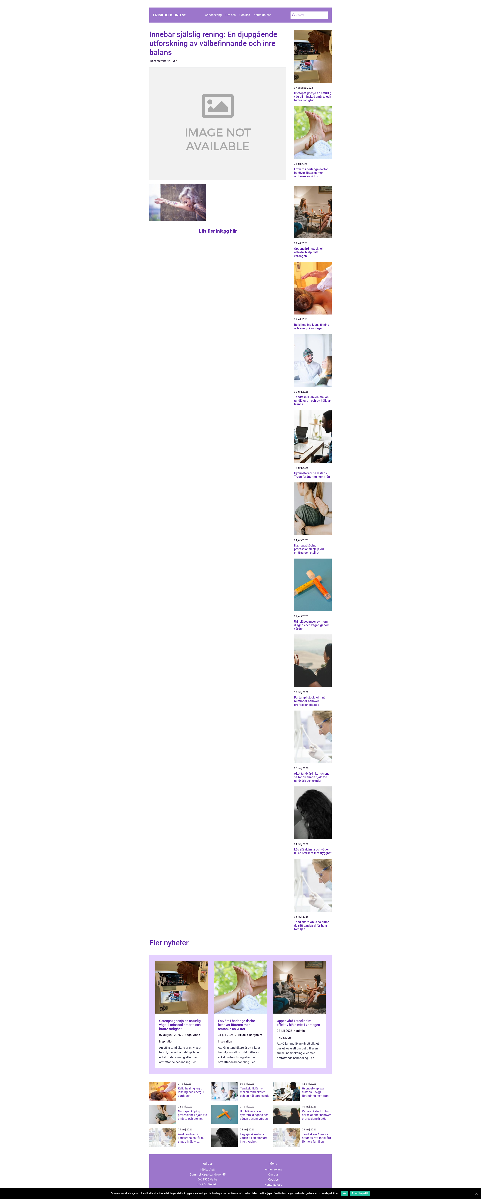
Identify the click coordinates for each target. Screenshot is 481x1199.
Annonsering (213, 15)
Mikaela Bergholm (249, 1035)
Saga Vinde (192, 1035)
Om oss (230, 15)
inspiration (166, 1041)
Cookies (244, 15)
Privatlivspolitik (360, 1193)
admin (300, 1031)
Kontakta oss (262, 15)
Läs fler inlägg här (218, 231)
